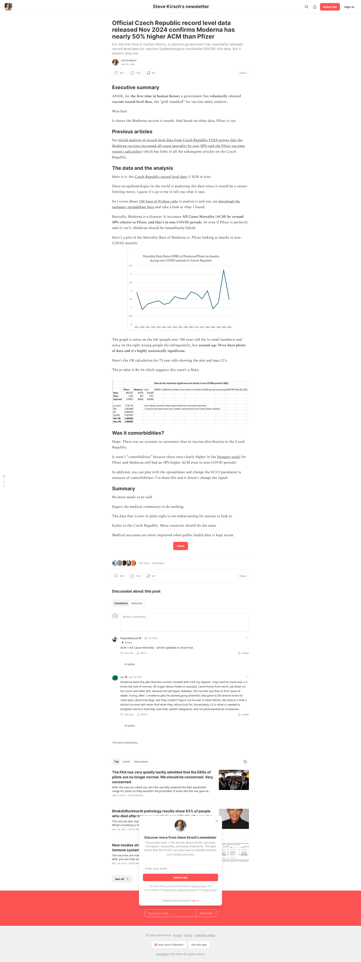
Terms (188, 935)
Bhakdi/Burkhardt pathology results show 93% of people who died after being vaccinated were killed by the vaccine (162, 813)
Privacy (177, 935)
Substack (162, 954)
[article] (180, 786)
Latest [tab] (126, 761)
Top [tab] (116, 761)
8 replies (130, 664)
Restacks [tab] (136, 603)
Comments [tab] (121, 603)
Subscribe (330, 7)
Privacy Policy (208, 889)
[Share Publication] (315, 7)
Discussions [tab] (141, 761)
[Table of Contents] (4, 481)
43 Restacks (158, 563)
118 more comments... (125, 742)
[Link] (107, 87)
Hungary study (228, 457)
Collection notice (204, 935)
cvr (122, 677)
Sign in (349, 7)
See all (119, 879)
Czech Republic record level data (161, 177)
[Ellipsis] (247, 638)
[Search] (306, 7)
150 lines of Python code (158, 201)
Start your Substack (171, 944)
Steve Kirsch (128, 60)
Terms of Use (198, 886)
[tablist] (128, 603)
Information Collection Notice (179, 889)
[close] (217, 821)
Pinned (128, 642)
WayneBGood (129, 638)
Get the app (199, 944)
